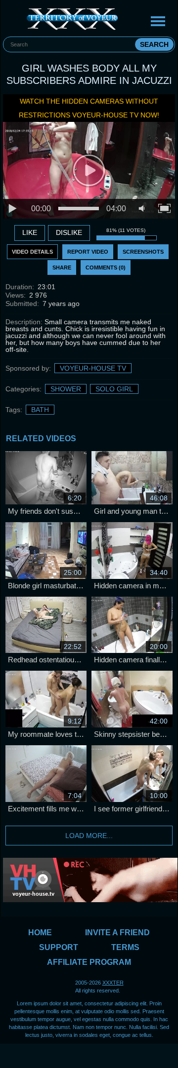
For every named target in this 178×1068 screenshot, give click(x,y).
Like (29, 232)
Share (61, 267)
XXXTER (113, 983)
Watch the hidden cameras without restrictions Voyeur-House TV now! (89, 108)
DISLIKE (69, 232)
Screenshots (143, 252)
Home (40, 932)
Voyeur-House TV (93, 368)
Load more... (89, 835)
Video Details (32, 252)
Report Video (87, 252)
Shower (65, 389)
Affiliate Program (89, 962)
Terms (125, 947)
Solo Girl (114, 389)
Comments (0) (106, 267)
